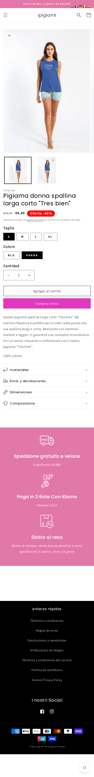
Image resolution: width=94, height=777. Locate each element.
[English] (73, 6)
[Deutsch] (81, 6)
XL (50, 236)
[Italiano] (85, 6)
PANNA (32, 255)
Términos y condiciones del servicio (47, 660)
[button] (5, 15)
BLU (11, 255)
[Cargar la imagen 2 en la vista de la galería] (46, 170)
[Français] (77, 6)
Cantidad (11, 265)
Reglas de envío (47, 630)
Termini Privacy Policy (47, 680)
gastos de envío (35, 219)
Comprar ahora (47, 303)
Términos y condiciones (46, 621)
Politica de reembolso (47, 670)
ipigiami (40, 746)
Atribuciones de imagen (47, 650)
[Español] (89, 6)
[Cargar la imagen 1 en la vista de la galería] (17, 170)
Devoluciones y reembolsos (47, 640)
